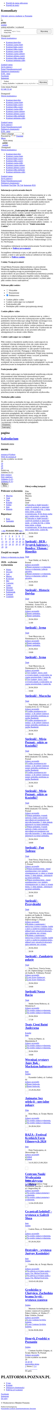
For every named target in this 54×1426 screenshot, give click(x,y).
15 (2, 542)
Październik (10, 592)
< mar (3, 531)
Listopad (9, 594)
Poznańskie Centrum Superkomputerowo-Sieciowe (18, 1409)
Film (8, 500)
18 (13, 542)
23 (6, 544)
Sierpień (9, 588)
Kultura (12, 454)
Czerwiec (10, 583)
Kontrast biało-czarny (14, 47)
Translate (19, 136)
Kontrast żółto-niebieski (15, 58)
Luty (8, 574)
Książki (9, 502)
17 (10, 542)
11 (13, 539)
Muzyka (9, 496)
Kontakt (9, 1385)
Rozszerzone (14, 293)
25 (13, 544)
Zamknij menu (7, 65)
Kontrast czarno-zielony (15, 54)
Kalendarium (9, 438)
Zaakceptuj (6, 427)
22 (2, 544)
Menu (3, 138)
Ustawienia (6, 425)
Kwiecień (10, 579)
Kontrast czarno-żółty (14, 51)
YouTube (12, 185)
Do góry (28, 1371)
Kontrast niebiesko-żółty (15, 60)
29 (2, 547)
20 (20, 542)
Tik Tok (20, 185)
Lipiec (8, 585)
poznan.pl (5, 454)
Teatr (8, 498)
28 (23, 544)
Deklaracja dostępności (15, 1388)
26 (17, 544)
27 (20, 544)
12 (17, 539)
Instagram (5, 78)
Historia (9, 509)
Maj (7, 581)
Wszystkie (13, 290)
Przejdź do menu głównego (17, 3)
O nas (8, 1383)
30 (6, 547)
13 (20, 539)
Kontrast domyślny (13, 42)
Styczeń (9, 572)
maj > (21, 531)
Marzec (9, 576)
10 (10, 539)
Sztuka (8, 505)
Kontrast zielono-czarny (15, 56)
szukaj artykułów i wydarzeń (13, 83)
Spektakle (10, 521)
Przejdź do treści (12, 5)
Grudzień (9, 597)
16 (6, 542)
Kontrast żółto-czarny (14, 49)
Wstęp (8, 570)
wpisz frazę (10, 31)
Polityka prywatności (14, 1390)
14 (23, 539)
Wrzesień (9, 590)
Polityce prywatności (21, 248)
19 (17, 542)
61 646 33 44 (6, 89)
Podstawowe (14, 295)
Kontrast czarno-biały (14, 45)
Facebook (5, 76)
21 (23, 542)
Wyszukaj (44, 31)
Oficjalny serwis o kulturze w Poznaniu (16, 16)
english (4, 25)
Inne (8, 507)
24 (10, 544)
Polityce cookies (18, 257)
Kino (8, 519)
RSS (34, 185)
